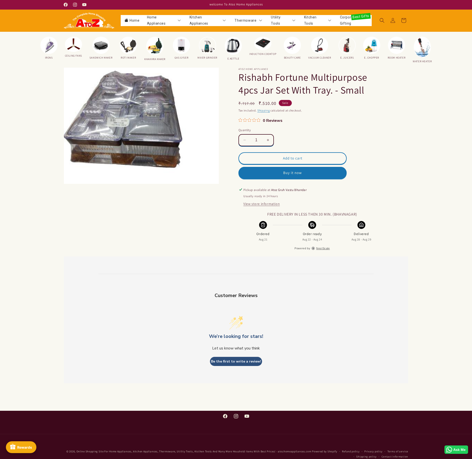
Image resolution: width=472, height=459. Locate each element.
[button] (382, 20)
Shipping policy (366, 456)
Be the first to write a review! (236, 361)
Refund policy (350, 451)
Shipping (263, 110)
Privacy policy (373, 451)
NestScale (323, 248)
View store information (261, 203)
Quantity (244, 130)
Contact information (395, 456)
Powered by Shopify (324, 451)
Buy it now (292, 172)
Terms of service (397, 451)
